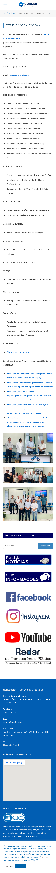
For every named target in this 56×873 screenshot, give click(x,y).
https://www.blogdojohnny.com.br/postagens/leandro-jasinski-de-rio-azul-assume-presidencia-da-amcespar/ (29, 395)
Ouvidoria (7, 745)
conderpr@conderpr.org (20, 74)
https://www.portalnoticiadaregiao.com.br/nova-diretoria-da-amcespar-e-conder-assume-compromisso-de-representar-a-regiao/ (28, 408)
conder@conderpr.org (12, 722)
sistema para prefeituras (39, 826)
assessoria (22, 829)
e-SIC (17, 745)
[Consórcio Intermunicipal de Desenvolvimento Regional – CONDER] (28, 5)
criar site (21, 826)
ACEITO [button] (20, 865)
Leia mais (45, 857)
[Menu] (5, 5)
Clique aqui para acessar (18, 352)
